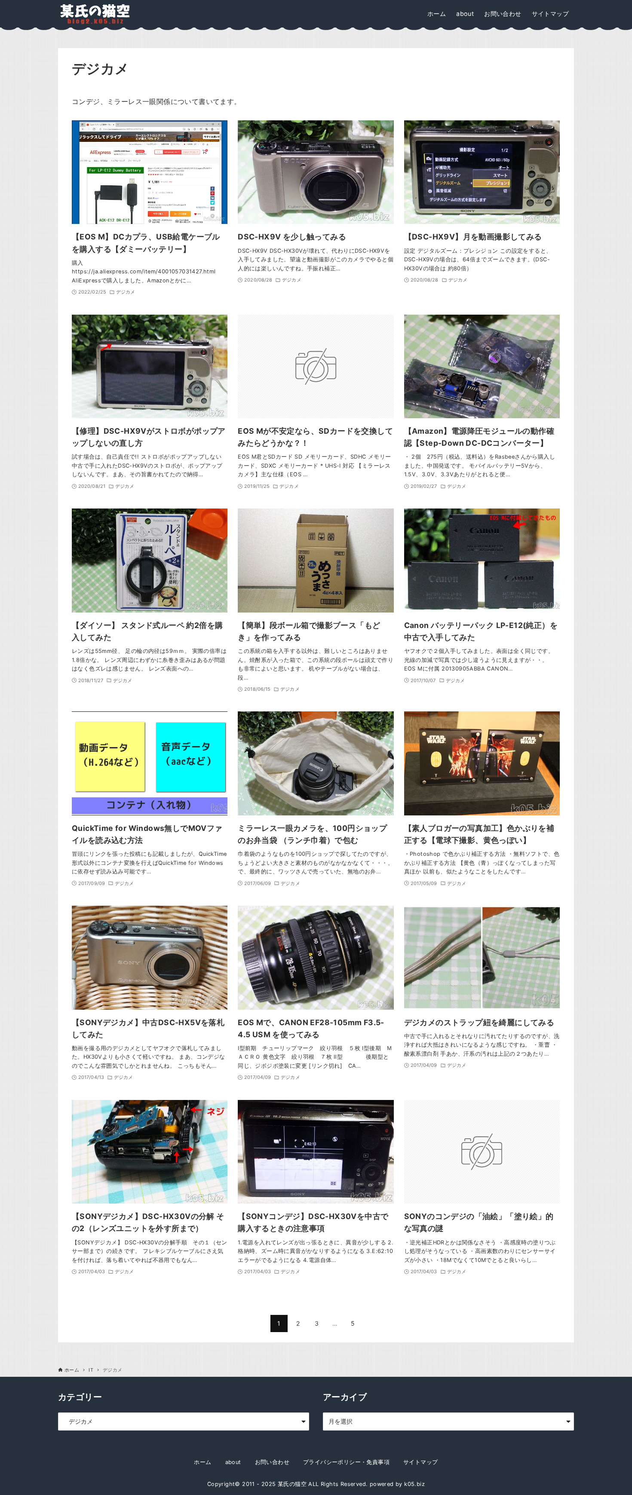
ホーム (202, 1462)
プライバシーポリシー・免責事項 (346, 1462)
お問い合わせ (272, 1462)
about (233, 1462)
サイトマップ (420, 1462)
